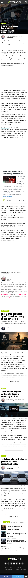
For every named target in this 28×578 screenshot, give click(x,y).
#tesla (7, 549)
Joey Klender (10, 37)
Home (6, 567)
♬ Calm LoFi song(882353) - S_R (9, 550)
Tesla (19, 272)
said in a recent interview (12, 501)
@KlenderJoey (17, 236)
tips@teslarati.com (8, 240)
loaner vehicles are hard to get (12, 135)
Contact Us (20, 567)
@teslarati (4, 546)
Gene (8, 329)
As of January (5, 128)
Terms (17, 569)
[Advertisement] (14, 78)
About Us (12, 567)
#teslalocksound (19, 549)
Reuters (21, 212)
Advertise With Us (9, 569)
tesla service (5, 273)
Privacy (23, 569)
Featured (13, 272)
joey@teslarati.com (13, 234)
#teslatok (12, 549)
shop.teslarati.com (7, 298)
